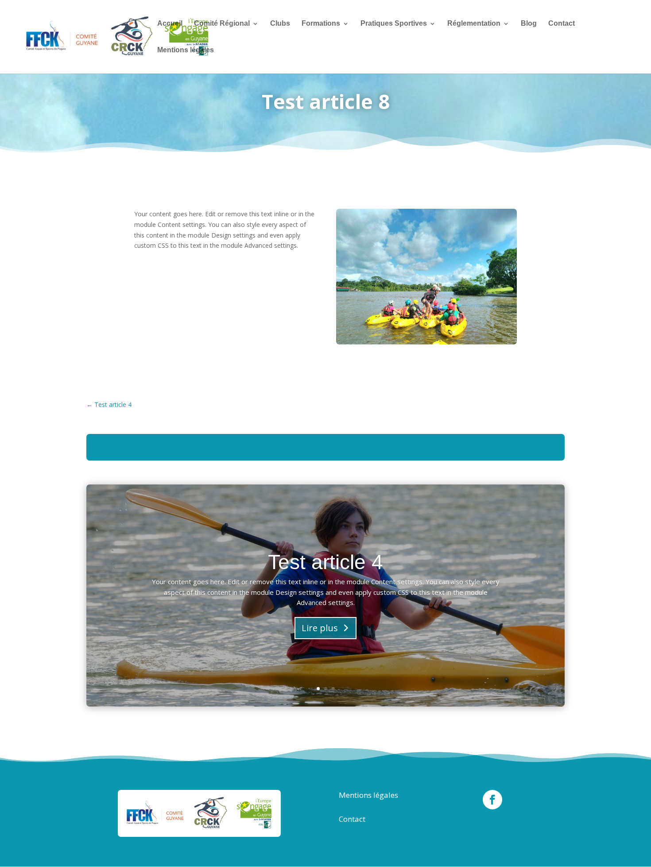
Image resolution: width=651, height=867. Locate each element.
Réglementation (473, 23)
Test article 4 (325, 562)
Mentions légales (185, 50)
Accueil (169, 23)
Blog (529, 23)
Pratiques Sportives (393, 23)
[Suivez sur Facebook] (492, 799)
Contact (561, 23)
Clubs (280, 23)
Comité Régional (222, 23)
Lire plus (320, 628)
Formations (321, 23)
